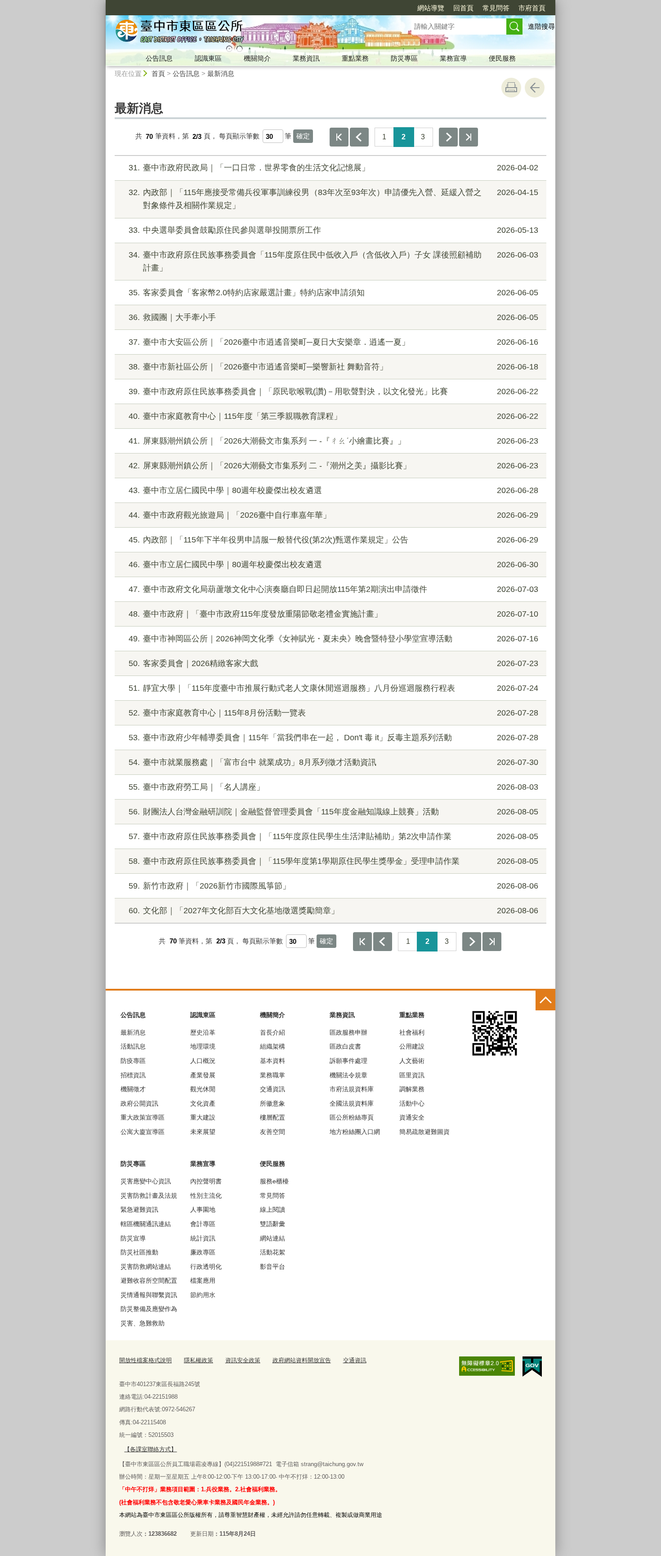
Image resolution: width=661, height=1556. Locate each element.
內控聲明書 (206, 1181)
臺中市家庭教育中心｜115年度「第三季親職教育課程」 (333, 416)
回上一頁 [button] (535, 88)
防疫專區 (133, 1060)
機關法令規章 (348, 1075)
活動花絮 (272, 1252)
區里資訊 (411, 1075)
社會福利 (411, 1032)
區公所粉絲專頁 (352, 1117)
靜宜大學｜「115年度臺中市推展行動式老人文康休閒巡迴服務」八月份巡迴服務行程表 (333, 688)
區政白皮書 (345, 1046)
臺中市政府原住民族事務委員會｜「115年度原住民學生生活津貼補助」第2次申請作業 (333, 836)
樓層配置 (272, 1117)
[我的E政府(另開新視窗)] (532, 1366)
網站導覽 (430, 8)
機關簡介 (257, 58)
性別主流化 (206, 1195)
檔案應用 (202, 1280)
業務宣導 (453, 58)
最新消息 (220, 73)
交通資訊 (272, 1089)
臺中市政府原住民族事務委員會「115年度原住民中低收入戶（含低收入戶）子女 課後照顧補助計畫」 (333, 261)
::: (101, 4)
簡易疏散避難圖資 (424, 1131)
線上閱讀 (272, 1209)
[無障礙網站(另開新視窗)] (487, 1366)
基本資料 (272, 1060)
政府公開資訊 (139, 1103)
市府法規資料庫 (352, 1089)
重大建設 (202, 1117)
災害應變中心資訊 (146, 1181)
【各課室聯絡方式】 (150, 1449)
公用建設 (411, 1046)
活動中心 (411, 1103)
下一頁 (448, 137)
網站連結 (272, 1238)
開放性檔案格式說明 (145, 1360)
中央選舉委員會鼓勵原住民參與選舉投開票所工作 (333, 230)
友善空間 (272, 1131)
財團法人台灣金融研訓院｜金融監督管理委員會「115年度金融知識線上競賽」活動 (333, 811)
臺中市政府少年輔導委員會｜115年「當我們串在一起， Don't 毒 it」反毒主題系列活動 (333, 737)
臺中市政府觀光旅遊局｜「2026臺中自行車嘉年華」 (333, 515)
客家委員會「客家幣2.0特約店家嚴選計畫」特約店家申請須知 (333, 292)
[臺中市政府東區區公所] (248, 33)
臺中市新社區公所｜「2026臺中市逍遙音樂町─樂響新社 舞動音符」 (333, 366)
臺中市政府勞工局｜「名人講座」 (333, 786)
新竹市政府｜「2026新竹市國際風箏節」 (333, 885)
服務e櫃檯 (274, 1181)
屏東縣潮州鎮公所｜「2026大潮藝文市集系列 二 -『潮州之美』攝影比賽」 (333, 465)
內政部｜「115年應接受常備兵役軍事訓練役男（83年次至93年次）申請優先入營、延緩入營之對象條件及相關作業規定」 (333, 199)
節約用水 (202, 1294)
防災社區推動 (139, 1252)
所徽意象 (272, 1103)
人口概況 (202, 1060)
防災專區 (404, 58)
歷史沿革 (202, 1032)
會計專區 (202, 1223)
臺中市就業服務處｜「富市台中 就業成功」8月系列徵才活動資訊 (333, 762)
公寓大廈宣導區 (143, 1131)
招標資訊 (133, 1075)
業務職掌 (272, 1075)
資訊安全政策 (242, 1360)
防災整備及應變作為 (149, 1308)
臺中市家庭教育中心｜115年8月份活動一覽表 (333, 712)
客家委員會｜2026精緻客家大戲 (333, 663)
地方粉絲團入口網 (355, 1131)
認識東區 (208, 58)
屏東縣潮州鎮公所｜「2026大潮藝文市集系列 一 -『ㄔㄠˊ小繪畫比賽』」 (333, 440)
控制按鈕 (545, 1000)
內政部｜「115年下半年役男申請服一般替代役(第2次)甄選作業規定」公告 (333, 539)
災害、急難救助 (143, 1323)
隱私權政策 (198, 1360)
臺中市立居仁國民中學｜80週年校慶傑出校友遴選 (333, 490)
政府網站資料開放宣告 (301, 1360)
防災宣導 (133, 1238)
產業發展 (202, 1075)
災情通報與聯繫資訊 (149, 1294)
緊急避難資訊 (139, 1209)
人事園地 (202, 1209)
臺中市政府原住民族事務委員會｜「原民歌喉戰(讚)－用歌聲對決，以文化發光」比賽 (333, 391)
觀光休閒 (202, 1089)
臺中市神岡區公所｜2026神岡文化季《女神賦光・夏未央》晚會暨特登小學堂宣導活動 (333, 638)
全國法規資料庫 (352, 1103)
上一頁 (359, 137)
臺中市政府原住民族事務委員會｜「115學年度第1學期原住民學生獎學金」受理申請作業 (333, 861)
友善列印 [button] (511, 88)
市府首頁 (531, 8)
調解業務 (411, 1089)
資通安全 (411, 1117)
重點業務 (355, 58)
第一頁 (339, 137)
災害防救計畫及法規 (149, 1195)
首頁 (158, 73)
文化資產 (202, 1103)
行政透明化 (206, 1266)
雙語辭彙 (272, 1223)
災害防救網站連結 (146, 1266)
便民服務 (502, 58)
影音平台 (272, 1266)
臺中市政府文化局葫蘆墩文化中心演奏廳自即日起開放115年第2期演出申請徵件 (333, 589)
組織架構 (272, 1046)
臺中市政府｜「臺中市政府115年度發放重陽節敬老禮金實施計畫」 (333, 613)
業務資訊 (306, 58)
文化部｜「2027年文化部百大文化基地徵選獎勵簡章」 (333, 910)
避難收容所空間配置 (149, 1280)
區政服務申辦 (348, 1032)
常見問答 (495, 8)
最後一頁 (468, 137)
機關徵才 (133, 1089)
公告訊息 (159, 58)
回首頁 (463, 8)
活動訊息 (133, 1046)
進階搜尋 (541, 26)
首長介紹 (272, 1032)
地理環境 (202, 1046)
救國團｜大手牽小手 (333, 317)
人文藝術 (411, 1060)
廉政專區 (202, 1252)
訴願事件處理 (348, 1060)
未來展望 (202, 1131)
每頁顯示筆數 (239, 136)
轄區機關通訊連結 (146, 1223)
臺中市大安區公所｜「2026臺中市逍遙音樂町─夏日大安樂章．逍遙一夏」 (333, 342)
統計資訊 (202, 1238)
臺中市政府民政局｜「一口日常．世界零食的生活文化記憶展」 (333, 167)
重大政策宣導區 (143, 1117)
